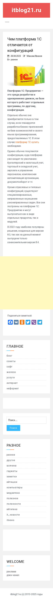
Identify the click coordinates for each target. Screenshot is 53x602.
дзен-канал (13, 575)
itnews (10, 520)
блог (9, 355)
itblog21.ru (26, 10)
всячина (11, 465)
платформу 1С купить (27, 142)
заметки (12, 476)
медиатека (13, 493)
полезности (14, 503)
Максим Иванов (34, 56)
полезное (12, 498)
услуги (11, 377)
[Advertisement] (26, 282)
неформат (13, 388)
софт (9, 366)
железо (11, 372)
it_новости (13, 514)
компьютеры (15, 487)
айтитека (12, 509)
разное (14, 59)
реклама (11, 571)
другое (11, 460)
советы (11, 361)
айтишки (12, 482)
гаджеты (12, 471)
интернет (12, 383)
